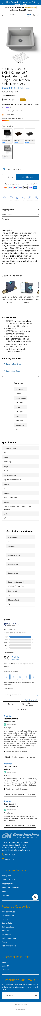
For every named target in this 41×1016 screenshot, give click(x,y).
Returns (5, 891)
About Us (5, 962)
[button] (21, 14)
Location (5, 969)
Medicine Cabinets (9, 946)
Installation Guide (13, 371)
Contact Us (9, 859)
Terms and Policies (20, 1009)
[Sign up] (36, 995)
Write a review (25, 88)
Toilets (4, 942)
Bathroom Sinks (8, 927)
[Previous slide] (2, 3)
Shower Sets (7, 923)
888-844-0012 (10, 854)
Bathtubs (5, 930)
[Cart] (38, 15)
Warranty (5, 219)
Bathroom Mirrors (9, 938)
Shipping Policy (8, 883)
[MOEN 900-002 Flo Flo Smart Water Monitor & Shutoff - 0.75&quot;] (26, 287)
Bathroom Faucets (9, 912)
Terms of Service (8, 879)
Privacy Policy (7, 875)
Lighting (5, 919)
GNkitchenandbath (22, 1004)
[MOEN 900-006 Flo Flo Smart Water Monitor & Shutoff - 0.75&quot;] (9, 287)
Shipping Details (8, 209)
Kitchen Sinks (7, 934)
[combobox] (16, 14)
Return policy (7, 214)
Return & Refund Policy (11, 887)
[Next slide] (38, 3)
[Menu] (2, 15)
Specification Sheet (13, 364)
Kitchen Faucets (8, 915)
